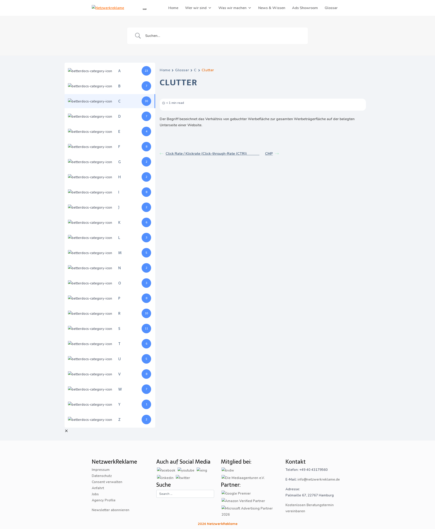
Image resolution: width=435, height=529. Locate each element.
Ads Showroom (305, 7)
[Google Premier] (236, 493)
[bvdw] (228, 470)
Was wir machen (232, 7)
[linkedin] (165, 477)
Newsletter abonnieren (110, 510)
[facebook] (166, 470)
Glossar (331, 7)
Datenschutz (102, 476)
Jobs (95, 494)
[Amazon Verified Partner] (243, 500)
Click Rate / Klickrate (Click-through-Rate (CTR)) (212, 153)
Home (173, 7)
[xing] (202, 470)
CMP (269, 153)
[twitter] (183, 477)
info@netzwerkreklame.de (318, 479)
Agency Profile (104, 500)
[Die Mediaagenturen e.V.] (243, 477)
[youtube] (186, 470)
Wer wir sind (196, 7)
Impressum (101, 469)
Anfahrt (98, 488)
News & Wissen (271, 7)
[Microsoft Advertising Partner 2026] (250, 511)
